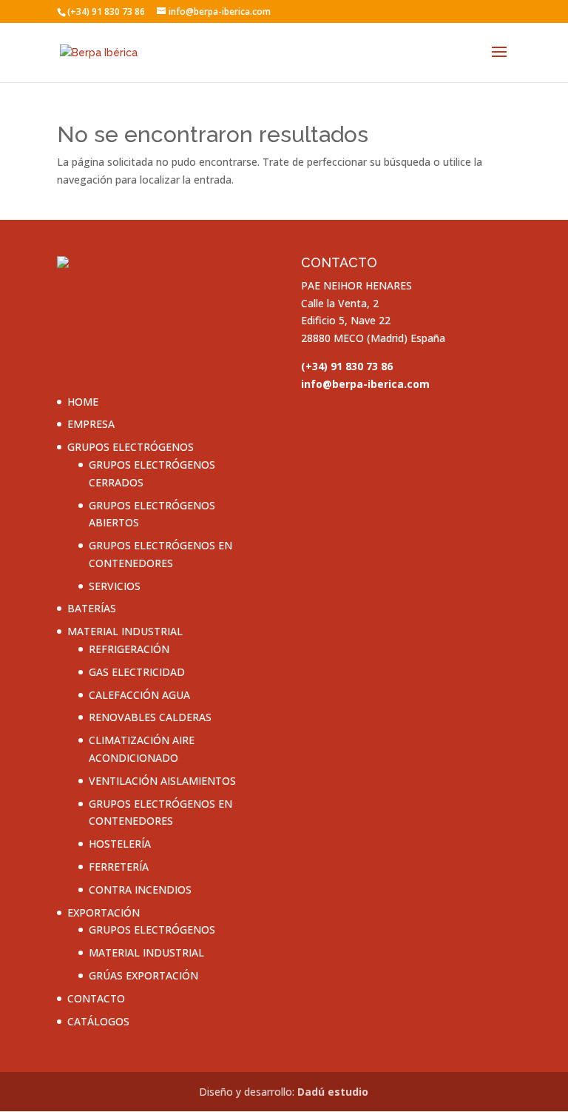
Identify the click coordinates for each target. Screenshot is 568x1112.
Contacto (96, 998)
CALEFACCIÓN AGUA (139, 695)
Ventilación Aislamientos (162, 781)
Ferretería (119, 867)
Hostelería (120, 844)
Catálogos (98, 1021)
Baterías (91, 608)
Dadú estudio (332, 1092)
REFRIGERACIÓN (129, 649)
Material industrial (125, 631)
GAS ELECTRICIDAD (137, 672)
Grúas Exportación (143, 975)
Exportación (103, 912)
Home (82, 402)
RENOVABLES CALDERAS (150, 717)
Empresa (91, 424)
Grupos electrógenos (130, 447)
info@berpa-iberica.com (365, 384)
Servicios (115, 586)
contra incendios (140, 889)
